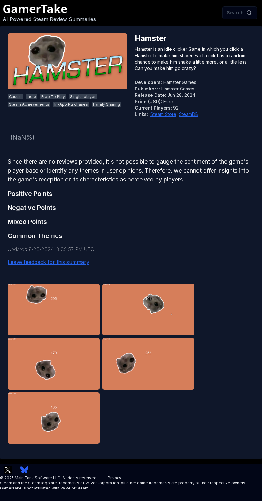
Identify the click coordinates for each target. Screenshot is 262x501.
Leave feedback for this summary (48, 262)
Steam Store (163, 114)
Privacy (114, 477)
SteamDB (188, 114)
